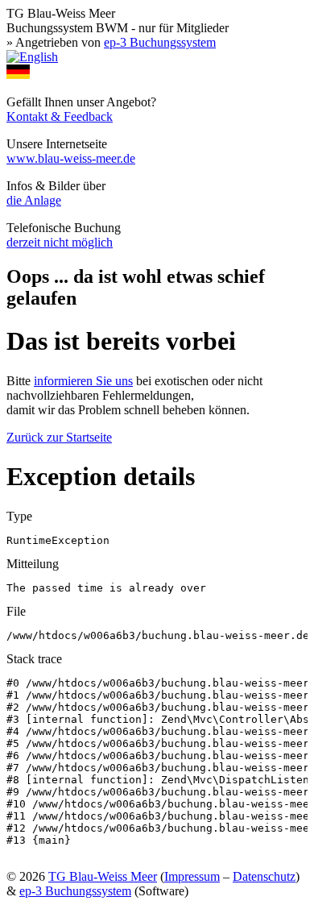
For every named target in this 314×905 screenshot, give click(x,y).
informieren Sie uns (83, 381)
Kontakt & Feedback (59, 116)
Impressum (192, 876)
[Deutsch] (18, 74)
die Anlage (33, 200)
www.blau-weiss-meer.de (70, 158)
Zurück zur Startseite (59, 437)
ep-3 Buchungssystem (160, 42)
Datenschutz (264, 876)
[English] (32, 57)
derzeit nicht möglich (59, 242)
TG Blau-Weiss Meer (102, 876)
